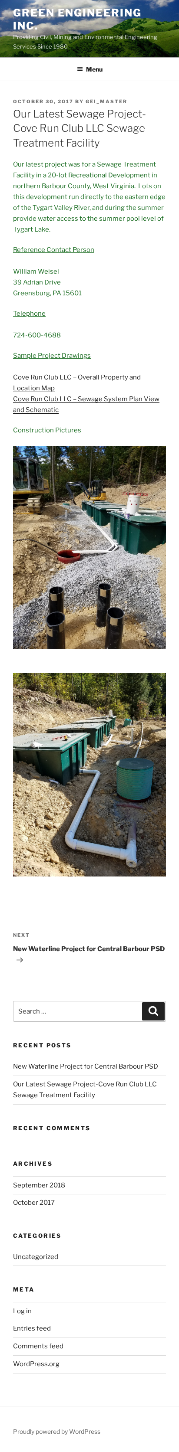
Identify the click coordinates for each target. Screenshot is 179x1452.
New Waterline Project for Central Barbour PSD (85, 1066)
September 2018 (39, 1185)
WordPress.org (36, 1364)
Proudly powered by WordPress (56, 1431)
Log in (22, 1311)
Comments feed (38, 1346)
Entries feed (32, 1328)
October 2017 (34, 1203)
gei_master (106, 101)
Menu (94, 69)
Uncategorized (35, 1257)
